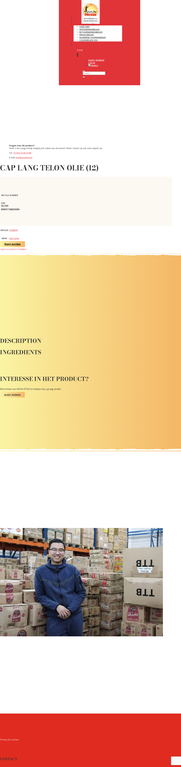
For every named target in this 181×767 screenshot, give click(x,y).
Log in (91, 63)
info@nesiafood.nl (24, 157)
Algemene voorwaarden (92, 37)
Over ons (84, 26)
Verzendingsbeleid (89, 29)
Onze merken (81, 21)
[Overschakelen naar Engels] (93, 65)
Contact (78, 45)
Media (77, 42)
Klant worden (96, 60)
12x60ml (13, 230)
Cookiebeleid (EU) (88, 40)
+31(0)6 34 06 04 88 (22, 153)
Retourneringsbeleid (91, 32)
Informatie (80, 24)
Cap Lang (14, 238)
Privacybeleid (86, 34)
